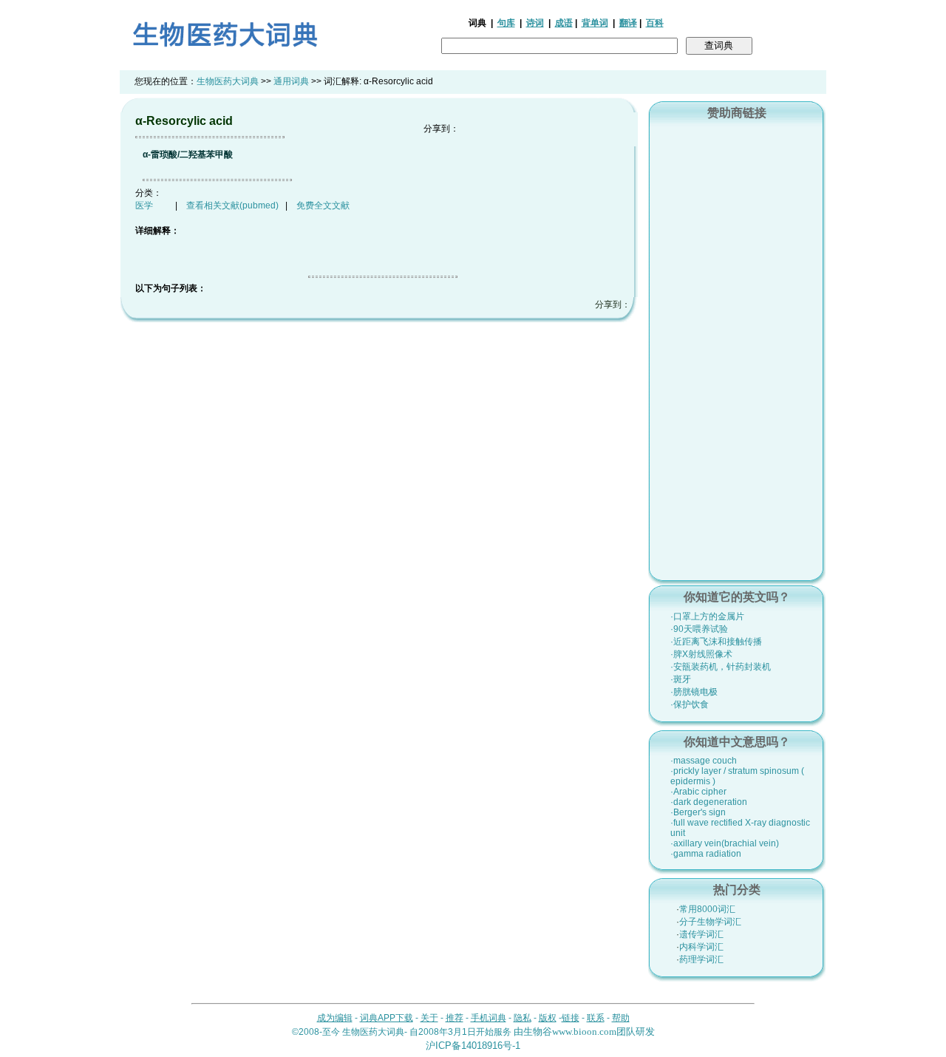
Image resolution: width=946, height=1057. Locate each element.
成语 (564, 23)
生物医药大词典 (228, 81)
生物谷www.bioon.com (569, 1031)
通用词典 (291, 81)
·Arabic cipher (698, 791)
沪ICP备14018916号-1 (473, 1045)
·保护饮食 (689, 704)
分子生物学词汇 (710, 922)
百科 (655, 23)
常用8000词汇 (707, 909)
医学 (144, 205)
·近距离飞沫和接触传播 (716, 641)
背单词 (595, 23)
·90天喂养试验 (699, 629)
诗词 (535, 23)
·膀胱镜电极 (694, 692)
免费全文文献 (323, 205)
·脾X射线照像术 (701, 654)
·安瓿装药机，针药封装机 (720, 667)
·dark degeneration (708, 802)
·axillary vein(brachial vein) (724, 843)
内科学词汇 (701, 947)
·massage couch (703, 760)
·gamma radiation (705, 854)
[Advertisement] (737, 348)
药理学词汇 (701, 959)
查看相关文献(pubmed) (232, 205)
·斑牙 (680, 679)
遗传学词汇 (701, 934)
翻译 (628, 23)
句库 (506, 23)
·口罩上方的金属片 (707, 616)
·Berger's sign (698, 812)
